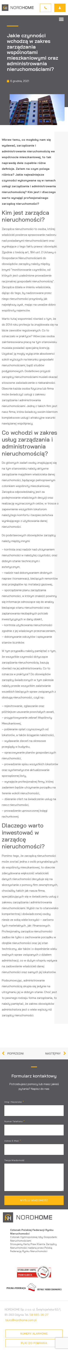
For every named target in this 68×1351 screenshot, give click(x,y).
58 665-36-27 (39, 1314)
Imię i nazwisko (13, 1102)
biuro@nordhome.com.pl (20, 1320)
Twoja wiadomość (14, 1160)
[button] (61, 19)
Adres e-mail (11, 1141)
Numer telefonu (13, 1121)
